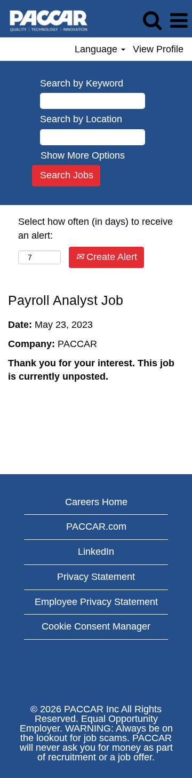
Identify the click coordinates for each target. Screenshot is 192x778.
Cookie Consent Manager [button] (96, 626)
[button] (178, 21)
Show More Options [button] (83, 155)
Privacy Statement (96, 576)
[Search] (152, 20)
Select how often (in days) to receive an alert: (95, 228)
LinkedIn (96, 551)
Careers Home (96, 502)
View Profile (158, 49)
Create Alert (110, 257)
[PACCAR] (45, 20)
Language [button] (97, 49)
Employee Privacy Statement (96, 601)
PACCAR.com (96, 526)
